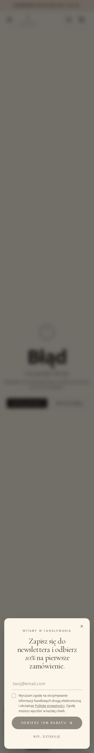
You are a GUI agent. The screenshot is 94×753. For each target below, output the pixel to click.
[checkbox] (14, 696)
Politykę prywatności (49, 706)
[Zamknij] (47, 376)
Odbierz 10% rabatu (44, 723)
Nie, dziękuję (46, 736)
